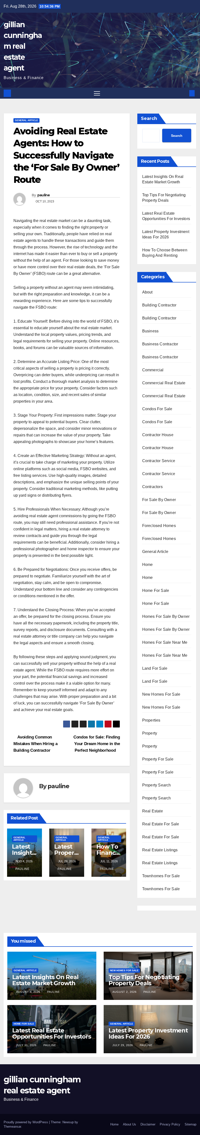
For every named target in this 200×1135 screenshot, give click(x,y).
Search (149, 118)
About (147, 292)
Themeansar (12, 1126)
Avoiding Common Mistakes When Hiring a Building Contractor (35, 744)
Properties (151, 720)
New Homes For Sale (161, 694)
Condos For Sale (157, 409)
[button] (184, 93)
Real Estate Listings (160, 850)
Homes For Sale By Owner (166, 616)
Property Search (156, 785)
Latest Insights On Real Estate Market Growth (45, 980)
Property (149, 733)
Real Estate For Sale (160, 824)
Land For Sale (155, 668)
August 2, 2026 (125, 991)
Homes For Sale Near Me (164, 642)
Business (150, 331)
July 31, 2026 (27, 1045)
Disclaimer (147, 1124)
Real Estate (152, 811)
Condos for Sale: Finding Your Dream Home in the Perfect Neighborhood (96, 744)
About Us (129, 1124)
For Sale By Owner (159, 500)
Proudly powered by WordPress (26, 1122)
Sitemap (190, 1124)
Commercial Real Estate (163, 383)
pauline (43, 195)
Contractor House (157, 435)
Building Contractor (159, 305)
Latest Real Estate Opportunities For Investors (51, 1033)
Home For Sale (155, 590)
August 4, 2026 (28, 991)
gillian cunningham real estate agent (23, 46)
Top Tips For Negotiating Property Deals (144, 980)
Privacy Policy (170, 1124)
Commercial (153, 370)
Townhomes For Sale (161, 876)
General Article (26, 120)
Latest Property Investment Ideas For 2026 (148, 1033)
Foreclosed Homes (159, 526)
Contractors (152, 487)
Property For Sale (157, 759)
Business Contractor (160, 344)
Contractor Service (158, 461)
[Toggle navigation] (97, 93)
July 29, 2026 (123, 1045)
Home (147, 564)
